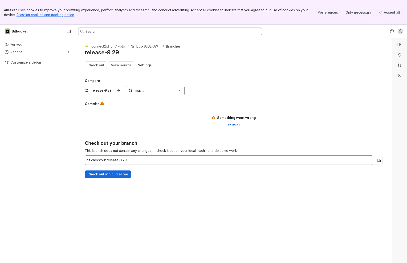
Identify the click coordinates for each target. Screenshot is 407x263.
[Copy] (379, 160)
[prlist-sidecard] (399, 65)
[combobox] (128, 90)
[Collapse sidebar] (69, 31)
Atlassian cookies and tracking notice (45, 15)
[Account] (400, 31)
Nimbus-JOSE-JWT (145, 46)
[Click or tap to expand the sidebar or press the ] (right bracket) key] (389, 172)
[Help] (392, 31)
